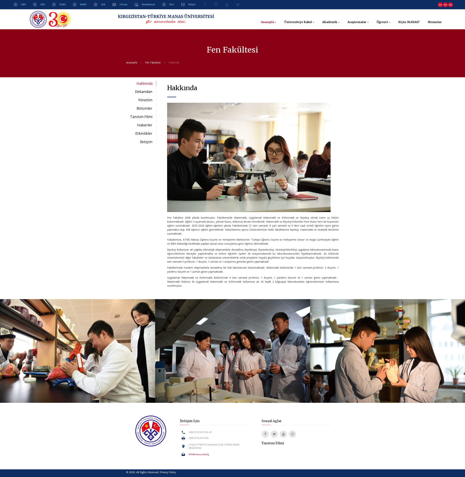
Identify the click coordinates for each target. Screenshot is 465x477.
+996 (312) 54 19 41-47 (200, 432)
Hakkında (144, 83)
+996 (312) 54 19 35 (199, 438)
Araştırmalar (356, 22)
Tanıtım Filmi (141, 116)
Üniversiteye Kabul (298, 22)
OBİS (23, 4)
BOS (171, 4)
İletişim (192, 4)
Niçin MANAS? (409, 22)
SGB (103, 4)
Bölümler (144, 108)
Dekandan (143, 91)
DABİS (62, 4)
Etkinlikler (143, 133)
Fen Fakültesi (153, 62)
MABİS (83, 4)
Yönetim (145, 99)
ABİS (42, 4)
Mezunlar (435, 22)
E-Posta (123, 4)
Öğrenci (382, 22)
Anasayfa (267, 22)
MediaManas (148, 4)
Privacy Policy (168, 472)
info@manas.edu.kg (199, 454)
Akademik (329, 22)
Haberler (144, 125)
